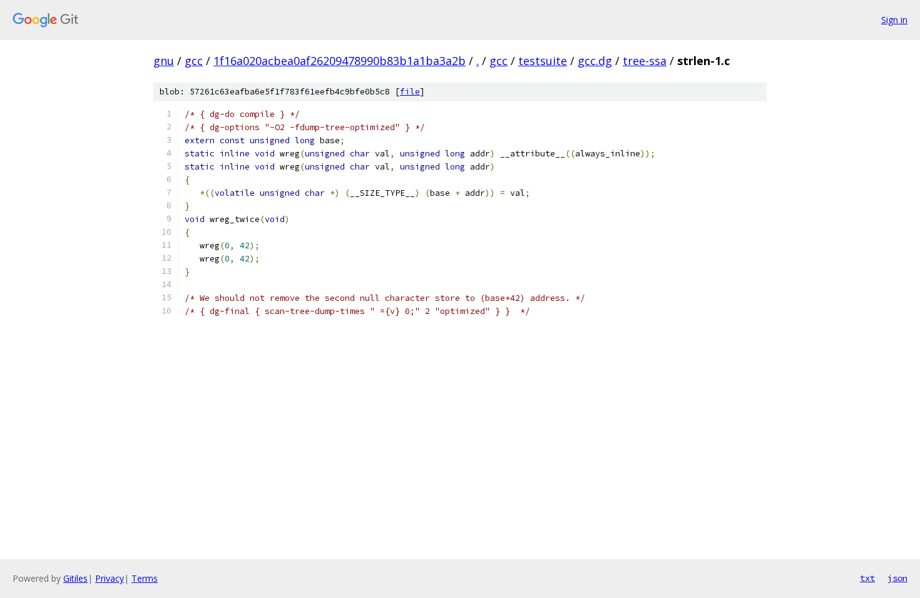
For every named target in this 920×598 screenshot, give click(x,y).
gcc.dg (595, 60)
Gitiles (75, 578)
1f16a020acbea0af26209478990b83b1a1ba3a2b (339, 60)
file (410, 91)
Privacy (109, 578)
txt (867, 578)
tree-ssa (645, 60)
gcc (194, 60)
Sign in (894, 20)
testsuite (542, 60)
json (897, 578)
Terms (144, 578)
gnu (163, 60)
